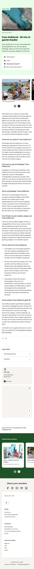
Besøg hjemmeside (12, 64)
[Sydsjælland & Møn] (9, 496)
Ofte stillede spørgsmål (11, 514)
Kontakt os (7, 512)
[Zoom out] (29, 415)
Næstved (7, 543)
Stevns (6, 550)
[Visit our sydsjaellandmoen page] (7, 488)
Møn (5, 545)
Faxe (5, 548)
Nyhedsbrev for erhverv (11, 529)
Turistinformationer (10, 516)
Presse (6, 533)
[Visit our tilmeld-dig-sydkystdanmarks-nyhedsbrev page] (21, 488)
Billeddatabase (8, 526)
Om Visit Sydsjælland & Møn (12, 531)
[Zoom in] (29, 410)
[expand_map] (29, 388)
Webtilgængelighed (23, 564)
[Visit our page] (12, 488)
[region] (17, 402)
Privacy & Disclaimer (10, 564)
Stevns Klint (21, 330)
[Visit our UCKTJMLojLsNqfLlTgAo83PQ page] (17, 488)
